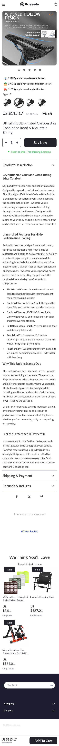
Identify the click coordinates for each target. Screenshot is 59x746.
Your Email (12, 685)
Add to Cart (43, 741)
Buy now (40, 143)
